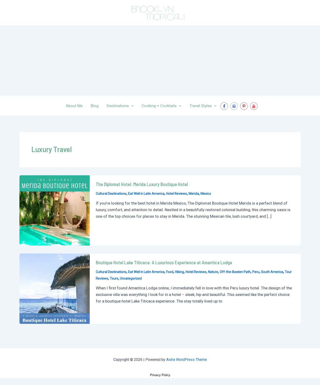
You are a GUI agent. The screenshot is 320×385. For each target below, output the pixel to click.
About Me (74, 105)
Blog (95, 105)
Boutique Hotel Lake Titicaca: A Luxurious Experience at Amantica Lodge (164, 262)
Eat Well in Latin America (146, 193)
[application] (131, 105)
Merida (194, 193)
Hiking (179, 272)
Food (169, 272)
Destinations (118, 105)
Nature (213, 272)
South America (272, 272)
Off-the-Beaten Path (235, 272)
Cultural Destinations (111, 193)
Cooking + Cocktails (159, 105)
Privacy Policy (160, 375)
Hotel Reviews (176, 193)
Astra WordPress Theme (186, 359)
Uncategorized (131, 278)
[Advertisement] (160, 60)
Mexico (206, 193)
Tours (114, 278)
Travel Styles (201, 105)
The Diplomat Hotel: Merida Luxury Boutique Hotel (142, 184)
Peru (255, 272)
